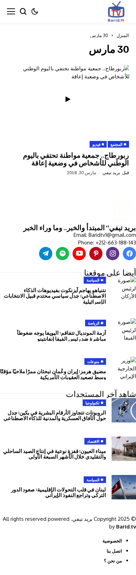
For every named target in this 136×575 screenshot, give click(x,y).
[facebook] (129, 253)
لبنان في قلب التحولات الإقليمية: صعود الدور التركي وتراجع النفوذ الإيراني (58, 492)
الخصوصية (112, 541)
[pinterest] (96, 253)
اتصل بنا (114, 551)
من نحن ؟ (113, 560)
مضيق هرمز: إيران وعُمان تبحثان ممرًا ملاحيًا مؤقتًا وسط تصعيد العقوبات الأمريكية (53, 374)
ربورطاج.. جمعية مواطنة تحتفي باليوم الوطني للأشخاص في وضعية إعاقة (76, 158)
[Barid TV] (123, 208)
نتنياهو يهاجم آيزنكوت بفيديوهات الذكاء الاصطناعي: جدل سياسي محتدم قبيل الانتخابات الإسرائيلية (55, 296)
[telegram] (45, 253)
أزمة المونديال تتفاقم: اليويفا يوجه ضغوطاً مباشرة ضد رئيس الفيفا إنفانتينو (61, 335)
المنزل (122, 35)
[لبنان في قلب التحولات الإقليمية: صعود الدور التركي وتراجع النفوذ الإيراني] (124, 487)
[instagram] (112, 253)
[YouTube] (79, 253)
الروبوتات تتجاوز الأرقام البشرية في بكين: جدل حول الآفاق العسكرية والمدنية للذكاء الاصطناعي (54, 415)
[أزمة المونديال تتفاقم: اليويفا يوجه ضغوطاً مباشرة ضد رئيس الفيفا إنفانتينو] (124, 330)
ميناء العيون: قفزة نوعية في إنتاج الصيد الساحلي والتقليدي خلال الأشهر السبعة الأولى (54, 454)
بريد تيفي (111, 172)
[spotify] (62, 253)
